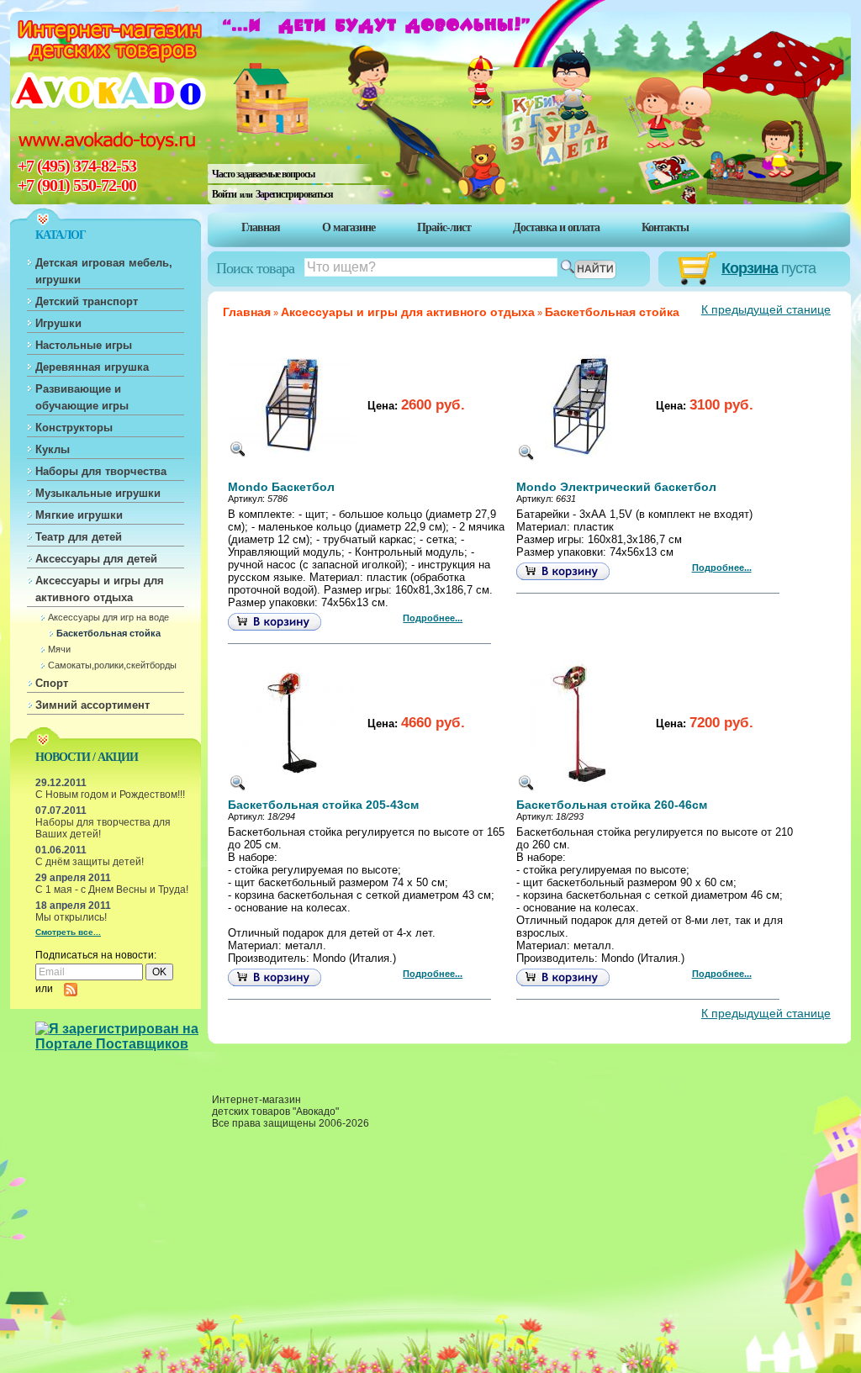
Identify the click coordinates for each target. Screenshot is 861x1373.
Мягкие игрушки (79, 515)
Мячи (59, 649)
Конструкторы (74, 427)
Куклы (52, 449)
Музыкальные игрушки (98, 493)
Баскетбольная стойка (108, 633)
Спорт (51, 683)
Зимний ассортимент (92, 705)
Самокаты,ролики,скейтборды (112, 665)
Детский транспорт (86, 301)
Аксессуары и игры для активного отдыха (99, 589)
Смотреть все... (68, 932)
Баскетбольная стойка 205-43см (323, 805)
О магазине (348, 227)
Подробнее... (432, 618)
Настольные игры (83, 345)
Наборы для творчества (100, 471)
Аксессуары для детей (96, 558)
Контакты (665, 227)
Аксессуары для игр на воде (108, 617)
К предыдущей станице (766, 309)
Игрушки (58, 323)
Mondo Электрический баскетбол (616, 487)
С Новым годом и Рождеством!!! (110, 794)
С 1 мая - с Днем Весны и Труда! (111, 889)
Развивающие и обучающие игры (82, 397)
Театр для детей (78, 537)
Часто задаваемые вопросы (263, 174)
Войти (224, 194)
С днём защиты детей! (89, 862)
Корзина (749, 268)
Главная (260, 227)
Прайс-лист (444, 227)
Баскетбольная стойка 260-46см (611, 805)
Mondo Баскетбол (281, 487)
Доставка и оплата (556, 227)
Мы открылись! (71, 917)
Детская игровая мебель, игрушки (103, 271)
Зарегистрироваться (294, 194)
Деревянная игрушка (92, 367)
